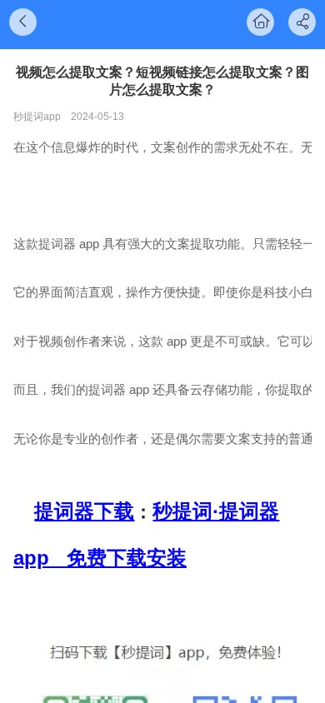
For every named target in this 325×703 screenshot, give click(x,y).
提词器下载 (84, 511)
